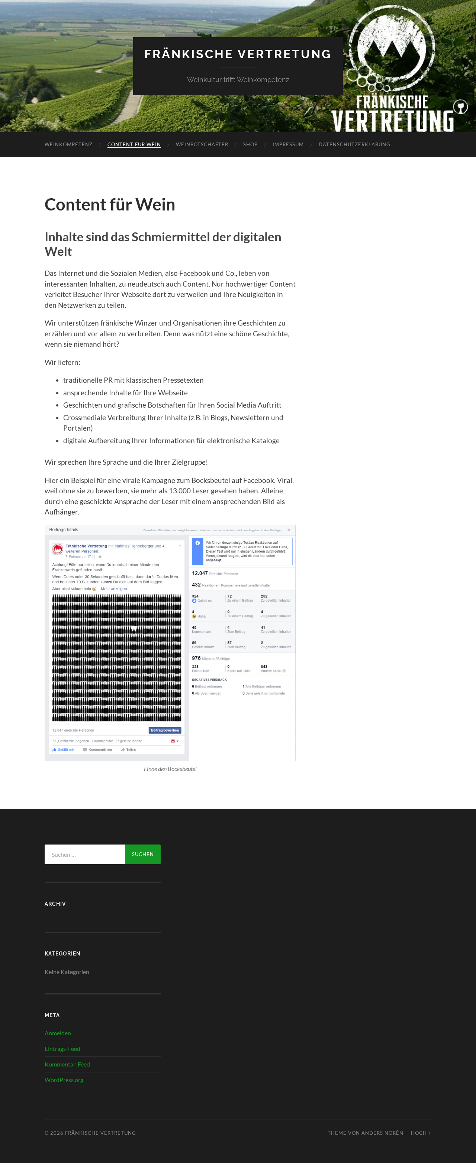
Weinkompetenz (69, 144)
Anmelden (58, 1032)
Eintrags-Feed (62, 1048)
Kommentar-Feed (67, 1064)
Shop (250, 144)
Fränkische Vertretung (238, 54)
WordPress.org (64, 1079)
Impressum (288, 144)
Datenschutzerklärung (354, 144)
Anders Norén (382, 1133)
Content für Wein (134, 144)
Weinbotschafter (202, 144)
